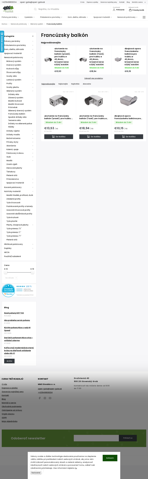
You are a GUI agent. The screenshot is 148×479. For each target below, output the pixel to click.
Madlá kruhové (15, 101)
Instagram (45, 398)
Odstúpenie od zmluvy (12, 410)
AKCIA (6, 252)
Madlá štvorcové (16, 104)
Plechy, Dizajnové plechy (17, 225)
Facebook (39, 398)
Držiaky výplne (13, 131)
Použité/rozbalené (12, 256)
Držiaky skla (13, 94)
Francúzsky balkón (16, 114)
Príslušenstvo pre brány (15, 45)
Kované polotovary (13, 187)
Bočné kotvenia (13, 138)
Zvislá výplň (11, 164)
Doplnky (7, 248)
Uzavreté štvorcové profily (18, 210)
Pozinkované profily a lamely (19, 206)
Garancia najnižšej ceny (108, 2)
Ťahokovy (10, 171)
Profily (9, 83)
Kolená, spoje (12, 149)
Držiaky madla (13, 134)
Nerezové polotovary (13, 57)
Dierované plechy (14, 168)
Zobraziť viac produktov (93, 78)
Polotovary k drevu (15, 153)
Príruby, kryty (12, 142)
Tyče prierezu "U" (13, 228)
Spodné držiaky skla (17, 117)
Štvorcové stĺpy (13, 72)
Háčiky (11, 127)
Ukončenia (11, 145)
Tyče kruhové (12, 217)
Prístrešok (12, 107)
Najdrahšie (75, 84)
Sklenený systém (14, 91)
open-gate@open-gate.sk (50, 389)
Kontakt (121, 2)
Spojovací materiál (13, 53)
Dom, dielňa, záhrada (14, 49)
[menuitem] (12, 17)
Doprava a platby (92, 2)
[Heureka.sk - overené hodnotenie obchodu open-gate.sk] (19, 296)
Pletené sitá (11, 175)
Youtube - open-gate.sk (50, 398)
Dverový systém (13, 65)
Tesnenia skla (14, 120)
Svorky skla (11, 76)
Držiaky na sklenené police (20, 123)
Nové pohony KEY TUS (14, 313)
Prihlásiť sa (127, 438)
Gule (8, 157)
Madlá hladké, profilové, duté (19, 195)
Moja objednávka (9, 421)
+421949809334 (45, 392)
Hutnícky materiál (12, 191)
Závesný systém (15, 97)
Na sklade (11, 278)
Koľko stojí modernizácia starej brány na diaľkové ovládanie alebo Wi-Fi (19, 351)
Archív (9, 361)
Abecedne (87, 84)
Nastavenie (36, 473)
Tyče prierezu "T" (13, 236)
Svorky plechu (12, 87)
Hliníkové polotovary (13, 244)
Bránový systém (13, 61)
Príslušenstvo (12, 179)
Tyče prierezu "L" (13, 232)
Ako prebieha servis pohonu (17, 320)
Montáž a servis (137, 2)
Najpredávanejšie (48, 84)
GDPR (4, 417)
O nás (82, 2)
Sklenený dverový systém (19, 110)
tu (76, 468)
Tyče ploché (11, 221)
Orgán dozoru (8, 414)
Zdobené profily (13, 199)
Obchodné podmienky (12, 406)
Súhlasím (110, 458)
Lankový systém (13, 80)
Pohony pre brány (12, 41)
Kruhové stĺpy (12, 68)
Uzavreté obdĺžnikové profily (19, 214)
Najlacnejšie (63, 84)
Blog (128, 2)
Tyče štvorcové (13, 202)
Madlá (9, 160)
